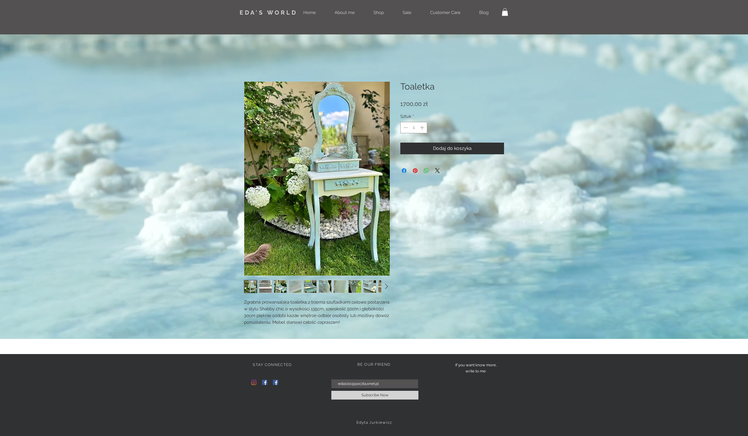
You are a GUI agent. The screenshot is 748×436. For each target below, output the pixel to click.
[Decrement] (405, 127)
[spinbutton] (414, 127)
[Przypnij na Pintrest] (415, 170)
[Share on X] (437, 170)
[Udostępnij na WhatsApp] (426, 170)
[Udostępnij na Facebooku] (404, 170)
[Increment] (423, 127)
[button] (505, 12)
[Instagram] (254, 382)
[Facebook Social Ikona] (264, 382)
